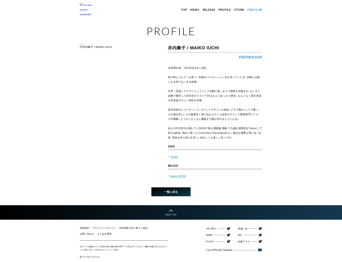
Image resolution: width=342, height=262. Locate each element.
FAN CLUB (255, 9)
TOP (184, 9)
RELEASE (209, 9)
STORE (239, 9)
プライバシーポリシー (104, 228)
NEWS (194, 9)
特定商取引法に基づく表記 (133, 228)
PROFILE (225, 9)
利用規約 (84, 228)
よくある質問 (104, 234)
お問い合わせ (87, 234)
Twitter (174, 156)
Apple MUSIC (178, 176)
